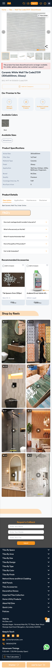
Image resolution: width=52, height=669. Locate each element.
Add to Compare (9, 266)
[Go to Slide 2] (14, 56)
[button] (26, 32)
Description (7, 200)
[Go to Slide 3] (22, 56)
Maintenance (31, 200)
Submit (26, 543)
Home (4, 10)
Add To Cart (36, 665)
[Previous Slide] (3, 32)
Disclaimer (43, 200)
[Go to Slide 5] (39, 56)
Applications (19, 200)
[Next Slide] (48, 32)
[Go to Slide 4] (30, 56)
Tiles (10, 10)
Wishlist (12, 665)
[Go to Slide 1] (5, 56)
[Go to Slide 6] (47, 56)
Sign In (34, 3)
